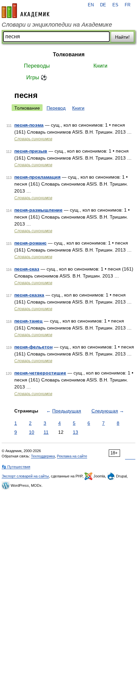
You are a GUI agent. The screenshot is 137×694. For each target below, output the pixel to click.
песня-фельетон (33, 346)
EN (91, 5)
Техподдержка (43, 456)
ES (115, 5)
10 (31, 432)
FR (127, 5)
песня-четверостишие (40, 372)
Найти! (122, 37)
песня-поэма (29, 125)
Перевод (56, 108)
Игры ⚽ (36, 77)
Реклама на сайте (72, 456)
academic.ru (26, 10)
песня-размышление (38, 210)
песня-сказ (26, 269)
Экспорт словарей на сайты (25, 476)
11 (46, 432)
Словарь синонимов (33, 139)
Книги (100, 66)
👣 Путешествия (16, 467)
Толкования (68, 54)
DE (103, 5)
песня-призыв (30, 151)
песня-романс (30, 243)
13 (75, 432)
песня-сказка (29, 295)
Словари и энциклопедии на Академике (57, 24)
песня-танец (28, 321)
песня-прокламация (37, 177)
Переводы (37, 66)
